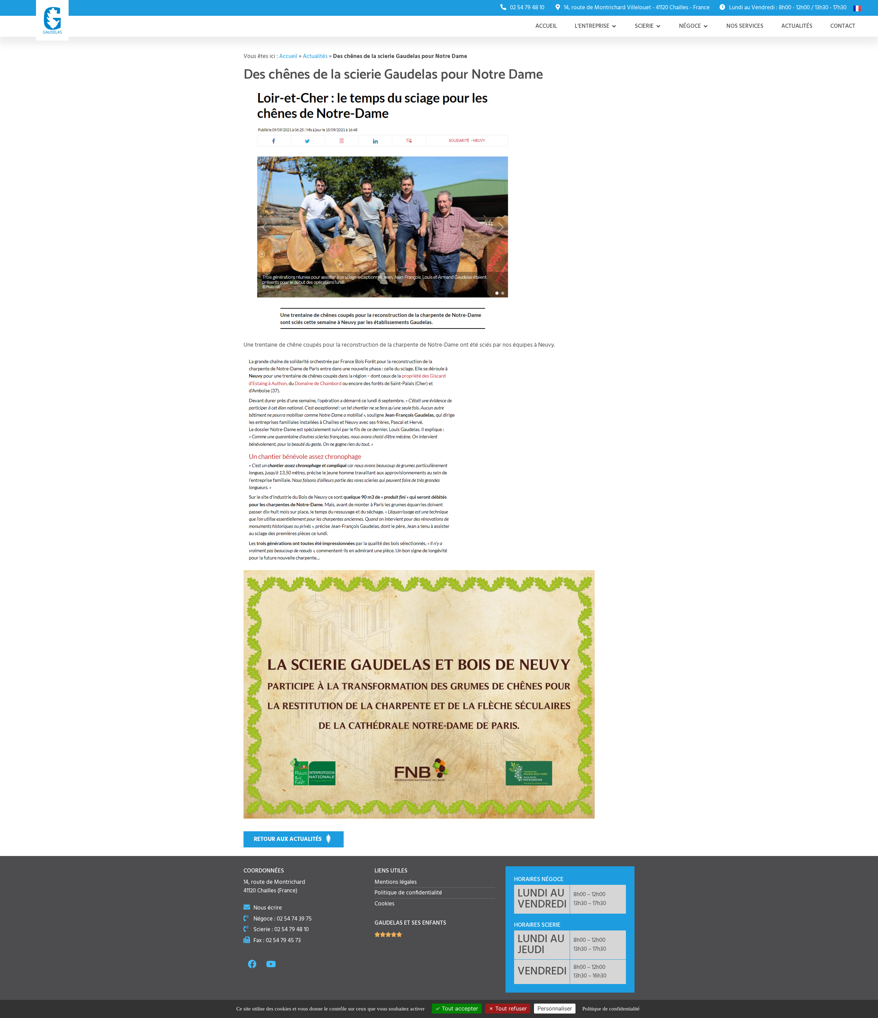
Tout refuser (510, 1008)
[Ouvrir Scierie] (658, 26)
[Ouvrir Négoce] (706, 26)
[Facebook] (252, 963)
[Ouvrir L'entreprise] (614, 26)
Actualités (315, 56)
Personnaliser (554, 1008)
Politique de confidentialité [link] (611, 1008)
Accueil (288, 56)
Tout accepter (459, 1008)
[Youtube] (271, 963)
